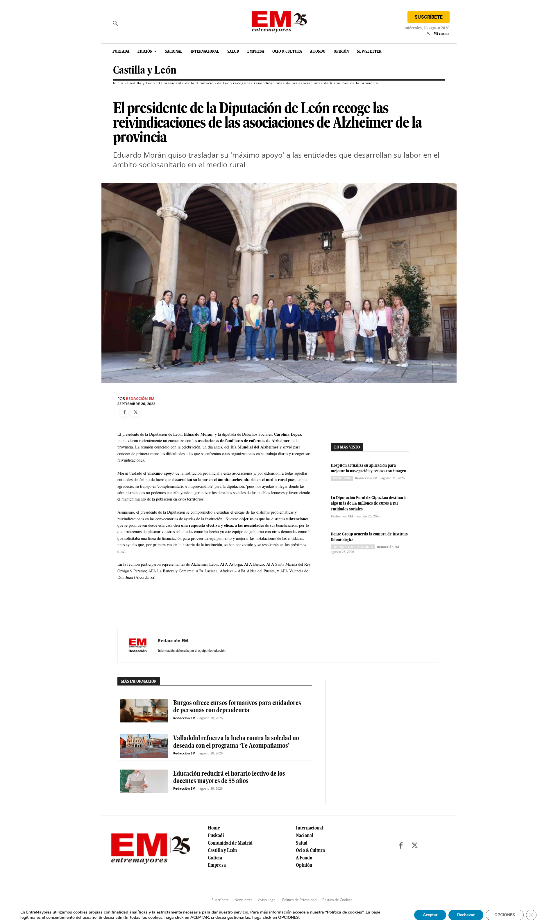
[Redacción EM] (138, 645)
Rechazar (466, 915)
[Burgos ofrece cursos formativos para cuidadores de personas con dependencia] (144, 710)
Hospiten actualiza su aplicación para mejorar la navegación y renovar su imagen (368, 468)
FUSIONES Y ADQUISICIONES (352, 547)
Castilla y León (144, 70)
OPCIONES (504, 915)
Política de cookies (344, 912)
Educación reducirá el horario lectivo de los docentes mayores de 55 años (229, 777)
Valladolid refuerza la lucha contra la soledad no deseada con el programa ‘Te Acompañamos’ (236, 741)
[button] (115, 23)
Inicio (118, 83)
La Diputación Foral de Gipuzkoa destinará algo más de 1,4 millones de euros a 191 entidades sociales (368, 503)
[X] (135, 412)
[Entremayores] (279, 20)
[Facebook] (124, 412)
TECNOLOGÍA (341, 478)
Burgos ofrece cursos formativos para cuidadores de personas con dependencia (237, 706)
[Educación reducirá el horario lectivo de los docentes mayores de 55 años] (144, 781)
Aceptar (430, 915)
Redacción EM (140, 398)
